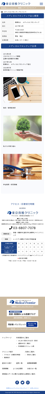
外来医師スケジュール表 (26, 346)
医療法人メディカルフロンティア (17, 388)
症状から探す (7, 363)
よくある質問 (17, 369)
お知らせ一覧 (32, 369)
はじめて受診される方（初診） (28, 340)
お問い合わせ (34, 388)
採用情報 (5, 369)
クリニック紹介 (7, 352)
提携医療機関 (32, 363)
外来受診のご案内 (22, 338)
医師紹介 (7, 357)
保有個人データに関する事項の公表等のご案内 (18, 374)
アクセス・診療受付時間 (12, 355)
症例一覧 (19, 363)
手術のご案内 (31, 355)
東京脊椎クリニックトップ (8, 8)
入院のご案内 (29, 352)
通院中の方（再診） (24, 343)
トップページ (7, 338)
